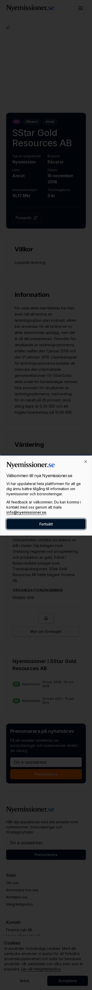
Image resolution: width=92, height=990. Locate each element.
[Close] (86, 462)
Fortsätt (46, 524)
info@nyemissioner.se (26, 512)
